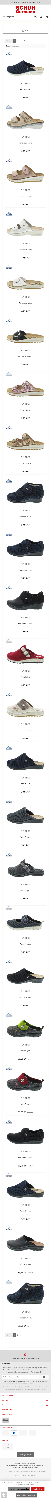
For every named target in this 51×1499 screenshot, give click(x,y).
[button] (4, 1495)
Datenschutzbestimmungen (13, 1389)
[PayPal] (14, 1433)
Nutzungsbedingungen (32, 1389)
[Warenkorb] (47, 16)
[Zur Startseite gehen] (25, 9)
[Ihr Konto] (41, 16)
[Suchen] (35, 16)
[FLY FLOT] (25, 64)
